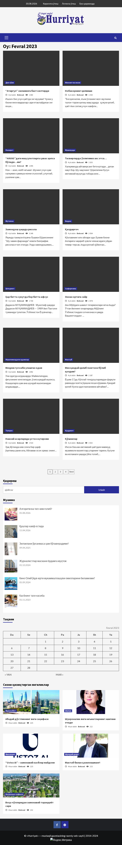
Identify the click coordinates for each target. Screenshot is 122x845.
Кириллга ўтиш (50, 3)
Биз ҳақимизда (87, 3)
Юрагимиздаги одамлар (17, 359)
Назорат (9, 150)
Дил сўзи (10, 82)
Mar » (59, 674)
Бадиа (68, 221)
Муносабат (11, 711)
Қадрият (69, 430)
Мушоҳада (70, 150)
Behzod (20, 95)
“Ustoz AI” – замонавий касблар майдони (30, 762)
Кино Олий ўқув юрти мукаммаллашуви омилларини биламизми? (57, 578)
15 (45, 654)
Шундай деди (72, 754)
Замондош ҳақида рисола (21, 229)
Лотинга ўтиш (69, 3)
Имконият (10, 754)
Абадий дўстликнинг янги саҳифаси (26, 719)
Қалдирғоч (71, 229)
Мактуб (68, 359)
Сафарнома (70, 288)
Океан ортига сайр (76, 296)
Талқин (9, 430)
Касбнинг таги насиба (31, 595)
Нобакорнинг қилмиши (78, 90)
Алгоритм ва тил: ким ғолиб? (35, 508)
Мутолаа (10, 221)
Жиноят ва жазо (72, 82)
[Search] (115, 38)
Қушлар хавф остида (31, 526)
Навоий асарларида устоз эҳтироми (27, 438)
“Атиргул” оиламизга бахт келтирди (27, 90)
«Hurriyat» (33, 835)
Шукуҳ (68, 711)
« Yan (8, 674)
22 (45, 661)
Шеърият (10, 288)
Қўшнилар (71, 438)
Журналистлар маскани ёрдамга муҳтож (43, 560)
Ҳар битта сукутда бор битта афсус (26, 296)
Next (71, 471)
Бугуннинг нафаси (14, 794)
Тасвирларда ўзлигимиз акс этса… (86, 158)
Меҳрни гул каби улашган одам (23, 367)
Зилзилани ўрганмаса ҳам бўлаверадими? (44, 543)
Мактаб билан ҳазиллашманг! (82, 762)
